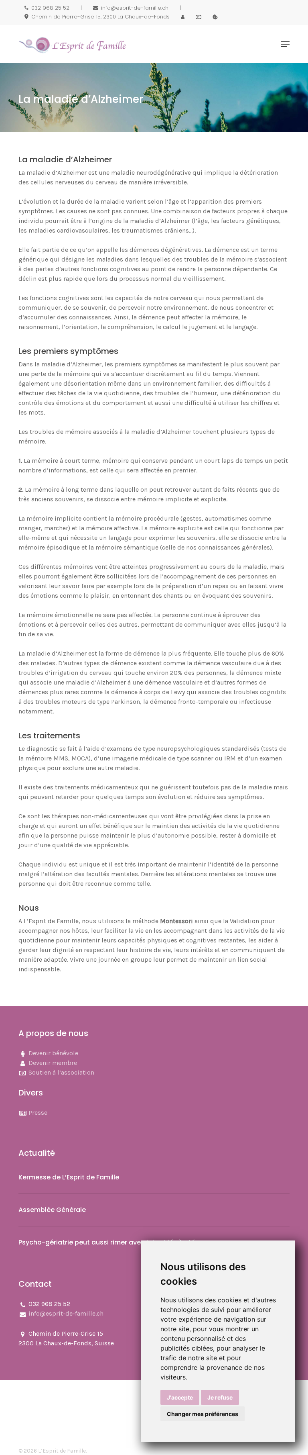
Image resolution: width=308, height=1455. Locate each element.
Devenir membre (52, 1063)
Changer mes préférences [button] (202, 1413)
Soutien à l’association (61, 1072)
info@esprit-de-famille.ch (65, 1313)
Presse (37, 1112)
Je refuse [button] (220, 1397)
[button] (285, 44)
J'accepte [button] (180, 1397)
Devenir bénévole (53, 1053)
